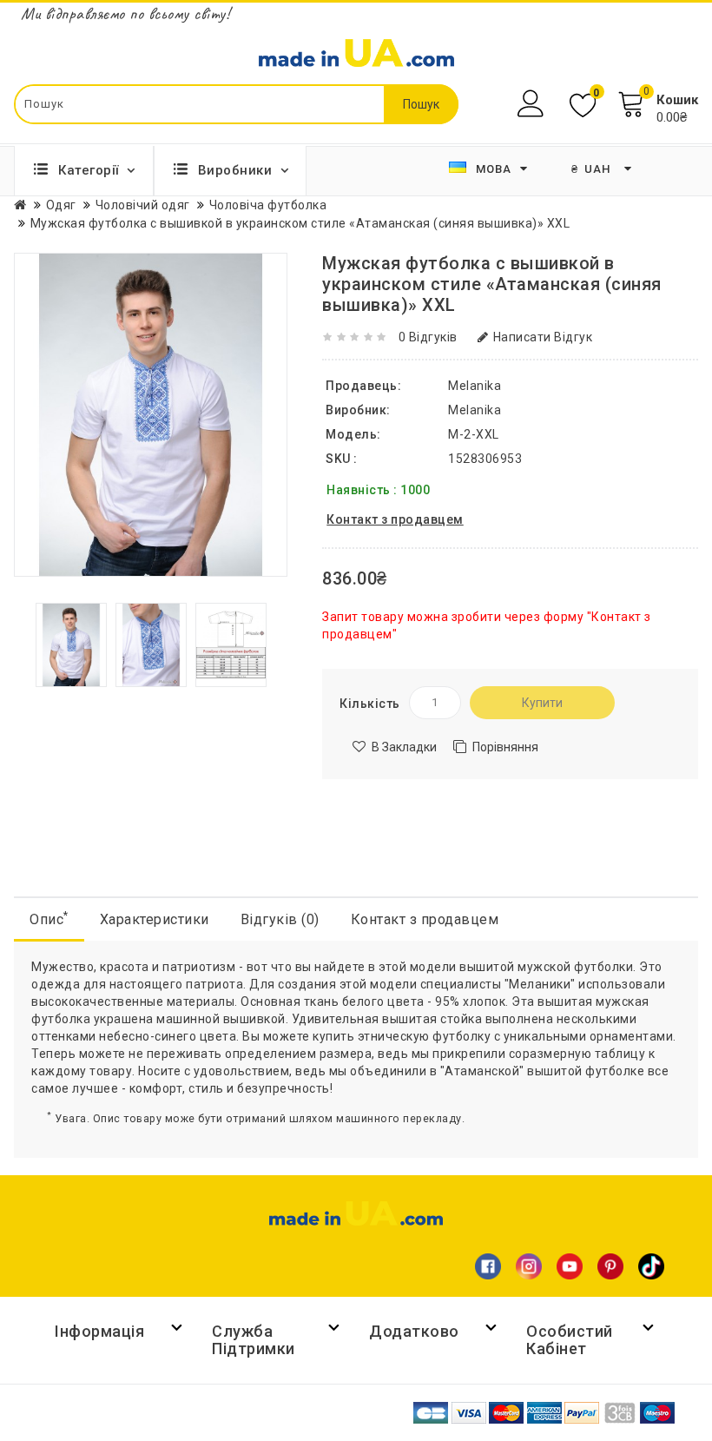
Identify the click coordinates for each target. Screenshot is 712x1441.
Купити (542, 703)
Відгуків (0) (280, 919)
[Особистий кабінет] (533, 104)
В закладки (404, 747)
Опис (49, 918)
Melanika (474, 410)
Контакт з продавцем (425, 919)
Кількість (370, 704)
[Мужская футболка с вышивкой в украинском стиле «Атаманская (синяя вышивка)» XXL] (71, 644)
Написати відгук (542, 337)
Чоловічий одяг (143, 205)
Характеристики (154, 919)
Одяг (61, 205)
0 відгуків (428, 337)
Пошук (421, 104)
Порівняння (505, 747)
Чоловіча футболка (268, 205)
